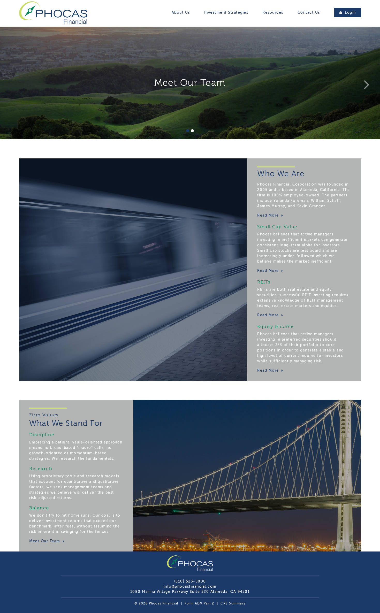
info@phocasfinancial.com (190, 586)
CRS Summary (233, 603)
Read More (268, 215)
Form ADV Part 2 (199, 603)
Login (350, 12)
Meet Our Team (45, 541)
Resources (272, 12)
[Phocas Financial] (53, 24)
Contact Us (309, 12)
